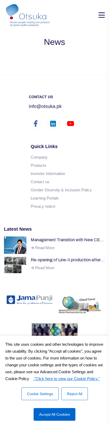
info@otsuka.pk (45, 106)
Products (38, 165)
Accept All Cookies (54, 414)
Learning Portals (45, 198)
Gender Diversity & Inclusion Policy (61, 190)
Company (39, 157)
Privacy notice (43, 206)
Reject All (74, 394)
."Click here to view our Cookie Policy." (66, 378)
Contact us (40, 181)
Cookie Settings (40, 394)
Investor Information (48, 173)
